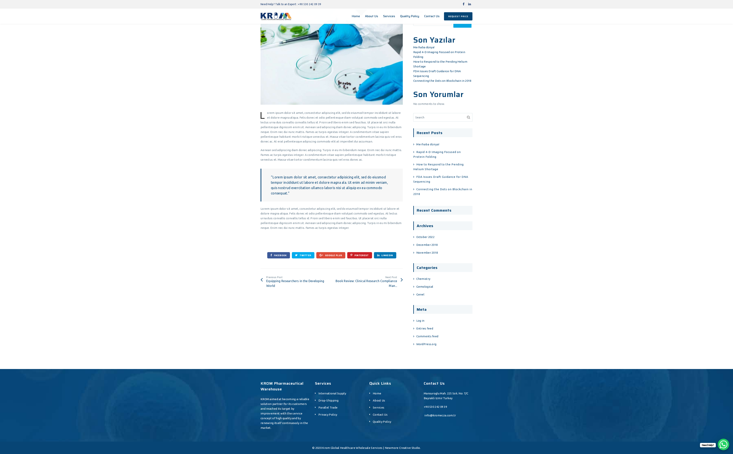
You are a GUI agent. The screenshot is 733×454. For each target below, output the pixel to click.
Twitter (305, 255)
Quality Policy (382, 421)
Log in (420, 320)
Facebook (280, 255)
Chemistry (423, 278)
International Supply (332, 393)
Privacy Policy (327, 414)
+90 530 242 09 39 (435, 406)
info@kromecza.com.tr (440, 415)
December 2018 (427, 244)
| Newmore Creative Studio (401, 447)
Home (377, 393)
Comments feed (427, 336)
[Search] (468, 117)
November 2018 (427, 252)
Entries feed (424, 328)
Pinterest (361, 255)
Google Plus (333, 255)
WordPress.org (426, 344)
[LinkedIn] (469, 4)
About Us (379, 400)
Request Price (458, 16)
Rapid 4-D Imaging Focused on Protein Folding (437, 154)
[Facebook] (463, 4)
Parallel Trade (327, 407)
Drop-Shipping (328, 400)
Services (378, 407)
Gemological (424, 286)
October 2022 (425, 237)
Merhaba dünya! (423, 47)
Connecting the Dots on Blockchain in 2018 (442, 80)
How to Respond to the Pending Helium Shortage (438, 167)
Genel (420, 294)
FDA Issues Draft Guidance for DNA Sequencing (440, 179)
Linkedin (387, 255)
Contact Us (380, 414)
